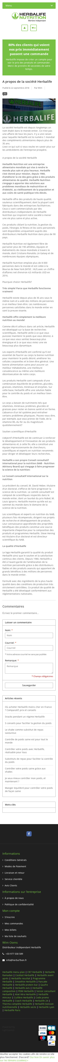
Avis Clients (11, 885)
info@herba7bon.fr (16, 960)
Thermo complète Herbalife (17, 1003)
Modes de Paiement (15, 866)
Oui (32, 1057)
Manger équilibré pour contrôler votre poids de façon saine (29, 789)
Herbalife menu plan (13, 972)
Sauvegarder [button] (29, 685)
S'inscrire (10, 917)
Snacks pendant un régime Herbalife (25, 716)
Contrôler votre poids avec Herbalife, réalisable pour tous (24, 751)
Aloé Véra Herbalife (25, 994)
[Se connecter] (25, 28)
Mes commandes (14, 923)
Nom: (9, 630)
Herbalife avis (22, 987)
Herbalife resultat (20, 978)
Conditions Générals (16, 860)
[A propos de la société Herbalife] (29, 111)
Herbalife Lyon (46, 1007)
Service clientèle (13, 879)
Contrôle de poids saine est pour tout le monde (26, 741)
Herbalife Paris (12, 1010)
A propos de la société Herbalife (27, 81)
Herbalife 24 (41, 1000)
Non (36, 1057)
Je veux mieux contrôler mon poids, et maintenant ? (25, 780)
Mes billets (10, 929)
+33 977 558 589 (14, 953)
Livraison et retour (14, 872)
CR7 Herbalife (34, 972)
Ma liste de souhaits (15, 936)
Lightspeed (8, 1030)
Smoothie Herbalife (25, 981)
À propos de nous (14, 898)
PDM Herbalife (26, 991)
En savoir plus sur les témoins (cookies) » (27, 1059)
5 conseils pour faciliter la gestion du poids (28, 723)
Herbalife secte (28, 1007)
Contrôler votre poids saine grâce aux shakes (25, 770)
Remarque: (12, 660)
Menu (9, 5)
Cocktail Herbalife (24, 975)
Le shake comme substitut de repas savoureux (24, 731)
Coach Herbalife (23, 1000)
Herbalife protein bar (26, 984)
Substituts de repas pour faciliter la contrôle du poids (29, 760)
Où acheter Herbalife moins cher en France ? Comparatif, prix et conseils (28, 708)
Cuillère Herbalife (23, 997)
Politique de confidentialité (19, 904)
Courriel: (10, 642)
